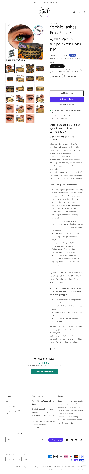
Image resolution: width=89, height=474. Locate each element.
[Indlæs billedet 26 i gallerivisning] (20, 118)
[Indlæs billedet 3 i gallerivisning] (30, 68)
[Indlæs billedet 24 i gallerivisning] (9, 118)
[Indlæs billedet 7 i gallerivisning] (30, 78)
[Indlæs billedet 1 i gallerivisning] (9, 68)
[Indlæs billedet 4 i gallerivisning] (40, 68)
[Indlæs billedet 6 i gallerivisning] (20, 78)
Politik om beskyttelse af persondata (63, 466)
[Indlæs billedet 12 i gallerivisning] (40, 88)
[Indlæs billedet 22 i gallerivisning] (30, 108)
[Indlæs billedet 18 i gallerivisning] (40, 98)
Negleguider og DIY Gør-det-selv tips (16, 412)
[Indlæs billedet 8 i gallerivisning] (40, 78)
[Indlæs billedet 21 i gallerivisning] (20, 108)
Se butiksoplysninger (59, 118)
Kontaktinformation (64, 469)
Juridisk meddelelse (78, 469)
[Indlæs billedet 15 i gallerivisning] (20, 98)
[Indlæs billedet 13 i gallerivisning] (9, 98)
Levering (63, 58)
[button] (4, 12)
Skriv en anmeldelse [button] (44, 371)
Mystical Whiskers (58, 71)
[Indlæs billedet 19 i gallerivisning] (9, 108)
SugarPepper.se (25, 467)
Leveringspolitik (51, 469)
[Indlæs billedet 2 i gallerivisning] (20, 68)
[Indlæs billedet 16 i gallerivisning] (30, 98)
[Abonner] (42, 439)
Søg (6, 401)
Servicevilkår (80, 466)
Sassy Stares (71, 76)
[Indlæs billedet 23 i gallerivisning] (40, 108)
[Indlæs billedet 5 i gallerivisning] (9, 78)
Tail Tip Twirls (57, 66)
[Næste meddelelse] (84, 2)
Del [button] (53, 349)
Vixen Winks (75, 71)
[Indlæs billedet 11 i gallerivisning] (30, 88)
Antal (51, 81)
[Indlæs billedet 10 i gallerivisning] (20, 88)
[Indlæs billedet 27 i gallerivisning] (30, 118)
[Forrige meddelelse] (4, 2)
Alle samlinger (10, 406)
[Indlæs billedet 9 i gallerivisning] (9, 88)
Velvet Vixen (56, 76)
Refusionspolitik (46, 466)
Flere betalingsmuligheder (67, 104)
